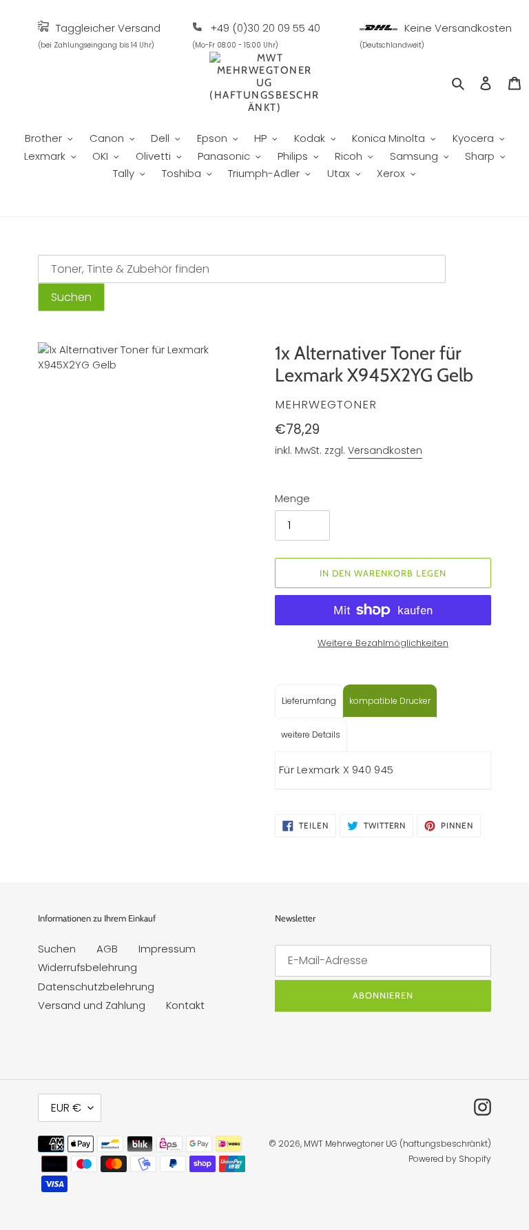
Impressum (167, 948)
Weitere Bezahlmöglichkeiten (383, 642)
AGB (107, 948)
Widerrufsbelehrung (87, 967)
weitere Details (310, 734)
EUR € (66, 1108)
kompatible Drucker (390, 701)
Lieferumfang (309, 701)
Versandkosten (385, 450)
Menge (292, 498)
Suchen (57, 948)
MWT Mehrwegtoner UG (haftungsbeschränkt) (397, 1143)
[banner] (43, 28)
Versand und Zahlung (91, 1005)
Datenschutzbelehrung (96, 986)
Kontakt (185, 1005)
